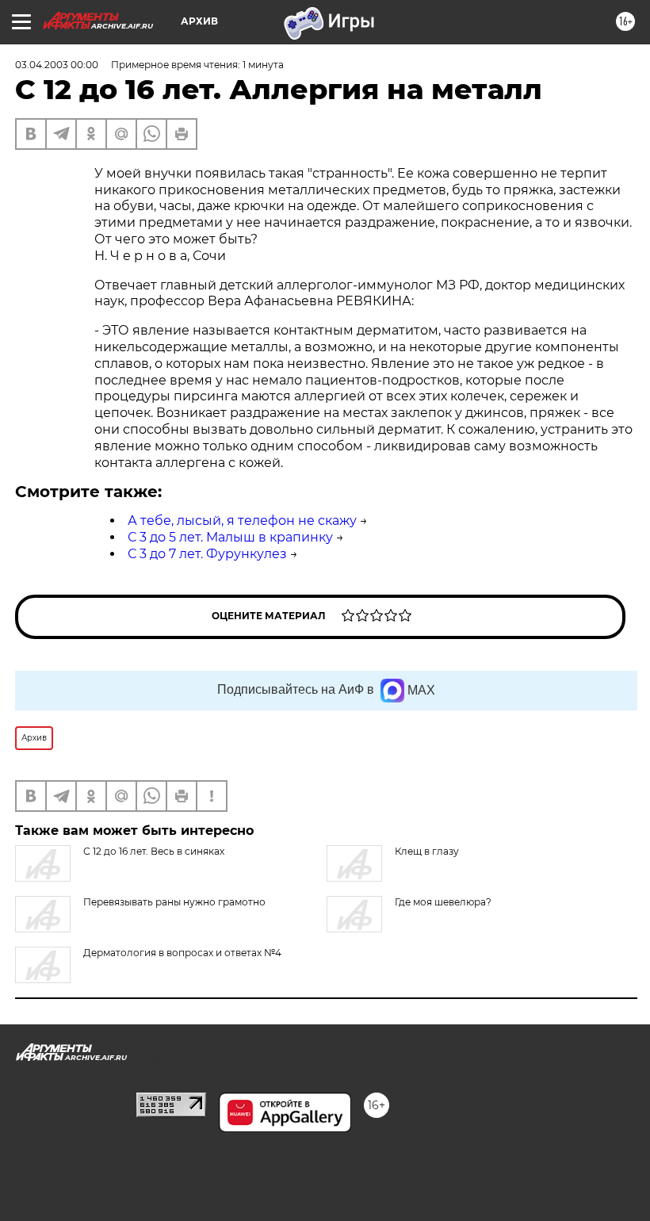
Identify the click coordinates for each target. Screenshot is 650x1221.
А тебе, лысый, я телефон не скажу (242, 520)
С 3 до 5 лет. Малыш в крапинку (230, 537)
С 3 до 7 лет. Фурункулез (207, 553)
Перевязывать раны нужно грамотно (174, 902)
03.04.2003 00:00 (56, 65)
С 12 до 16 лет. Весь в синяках (153, 851)
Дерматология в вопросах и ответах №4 (182, 953)
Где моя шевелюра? (443, 902)
